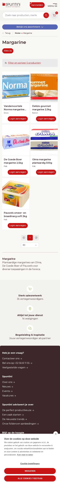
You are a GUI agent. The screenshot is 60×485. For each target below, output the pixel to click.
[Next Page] (36, 237)
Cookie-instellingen (30, 464)
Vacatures (7, 395)
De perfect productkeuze (16, 410)
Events (6, 391)
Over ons (7, 382)
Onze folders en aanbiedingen (19, 423)
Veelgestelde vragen (13, 367)
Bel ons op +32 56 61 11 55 (16, 363)
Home (18, 33)
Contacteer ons (10, 358)
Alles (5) (8, 50)
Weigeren (30, 471)
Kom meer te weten (25, 455)
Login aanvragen (17, 118)
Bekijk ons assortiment (28, 27)
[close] (55, 433)
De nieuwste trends (13, 419)
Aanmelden (37, 5)
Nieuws (6, 386)
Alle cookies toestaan (30, 478)
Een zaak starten (11, 414)
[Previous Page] (24, 237)
